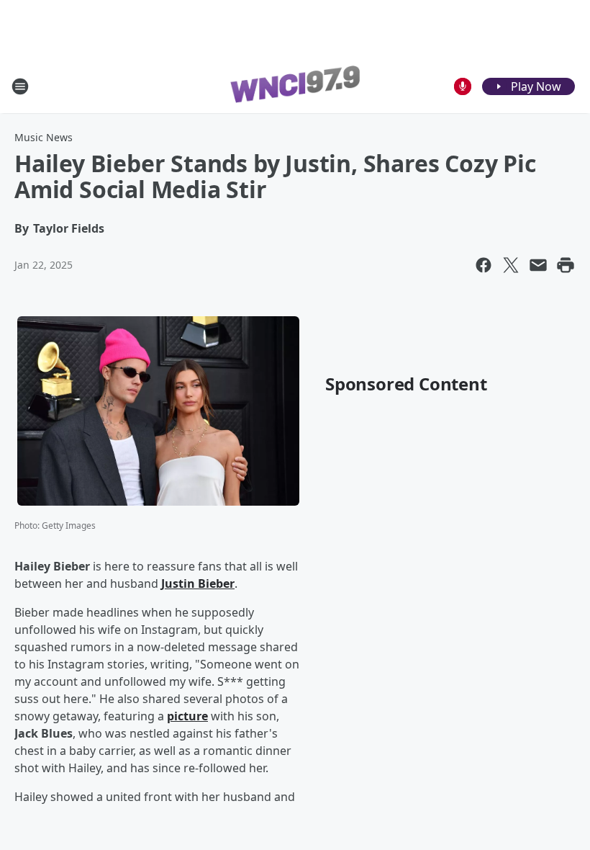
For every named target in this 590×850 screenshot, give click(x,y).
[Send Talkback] (462, 86)
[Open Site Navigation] (20, 86)
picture (187, 716)
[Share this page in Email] (538, 265)
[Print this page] (565, 265)
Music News (43, 137)
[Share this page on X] (511, 265)
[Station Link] (295, 86)
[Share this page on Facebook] (483, 265)
